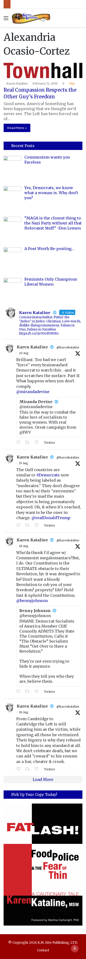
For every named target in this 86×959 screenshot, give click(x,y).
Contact (43, 950)
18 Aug (23, 546)
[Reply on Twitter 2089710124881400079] (19, 691)
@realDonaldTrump (51, 517)
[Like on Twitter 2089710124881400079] (38, 691)
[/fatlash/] (43, 864)
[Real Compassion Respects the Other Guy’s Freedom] (43, 71)
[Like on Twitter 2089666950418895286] (38, 769)
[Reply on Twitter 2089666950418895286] (19, 769)
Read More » (17, 128)
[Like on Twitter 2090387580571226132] (38, 442)
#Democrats (48, 475)
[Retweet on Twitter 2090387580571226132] (28, 442)
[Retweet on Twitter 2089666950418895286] (28, 769)
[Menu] (6, 19)
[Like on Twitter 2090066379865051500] (38, 525)
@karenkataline (68, 347)
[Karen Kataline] (31, 18)
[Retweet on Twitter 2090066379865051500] (28, 525)
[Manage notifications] (75, 948)
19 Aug (23, 463)
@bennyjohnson (32, 600)
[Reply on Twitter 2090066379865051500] (19, 525)
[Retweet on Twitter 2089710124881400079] (28, 691)
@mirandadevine (32, 391)
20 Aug (24, 353)
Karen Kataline (17, 83)
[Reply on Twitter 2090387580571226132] (19, 442)
